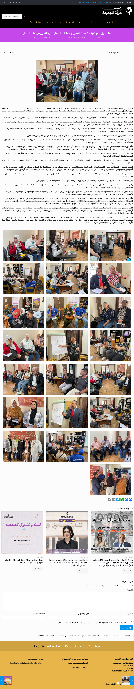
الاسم (130, 614)
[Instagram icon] (7, 2)
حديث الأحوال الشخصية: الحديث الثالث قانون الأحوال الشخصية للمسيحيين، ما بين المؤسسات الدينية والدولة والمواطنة (112, 562)
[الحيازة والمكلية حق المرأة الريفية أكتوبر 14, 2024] (2, 680)
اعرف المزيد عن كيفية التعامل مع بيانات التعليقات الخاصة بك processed (64, 636)
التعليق (130, 590)
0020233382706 (104, 2)
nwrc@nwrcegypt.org (87, 2)
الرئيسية (99, 37)
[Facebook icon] (20, 2)
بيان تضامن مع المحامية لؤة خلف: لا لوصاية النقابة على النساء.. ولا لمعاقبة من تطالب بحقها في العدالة (68, 562)
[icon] (4, 2)
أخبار (90, 37)
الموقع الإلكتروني (39, 614)
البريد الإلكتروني (83, 614)
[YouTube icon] (13, 2)
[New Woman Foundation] (117, 10)
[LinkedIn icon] (10, 2)
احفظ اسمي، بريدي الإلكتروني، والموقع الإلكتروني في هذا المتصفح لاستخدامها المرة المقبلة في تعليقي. (94, 622)
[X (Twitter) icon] (16, 2)
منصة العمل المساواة (11, 16)
